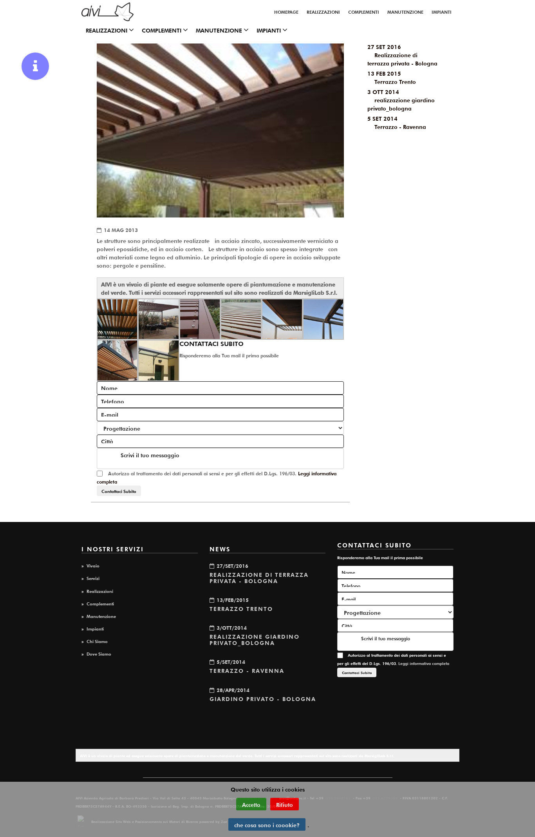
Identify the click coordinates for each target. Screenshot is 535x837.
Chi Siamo (97, 641)
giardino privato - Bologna (263, 698)
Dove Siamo (99, 653)
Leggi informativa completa (423, 663)
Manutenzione (405, 11)
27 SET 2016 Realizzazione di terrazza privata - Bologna (402, 54)
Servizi (93, 577)
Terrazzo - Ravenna (247, 670)
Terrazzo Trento (241, 608)
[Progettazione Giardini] (107, 12)
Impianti (442, 11)
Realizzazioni (323, 11)
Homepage (286, 11)
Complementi (363, 11)
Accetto (251, 804)
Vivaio (93, 565)
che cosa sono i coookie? (267, 824)
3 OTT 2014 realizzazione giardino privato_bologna (401, 99)
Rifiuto (284, 804)
